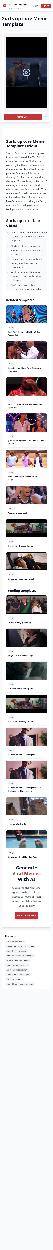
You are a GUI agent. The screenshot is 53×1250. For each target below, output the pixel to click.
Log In (35, 6)
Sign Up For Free (26, 915)
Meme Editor (23, 116)
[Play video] (26, 72)
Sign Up (46, 6)
